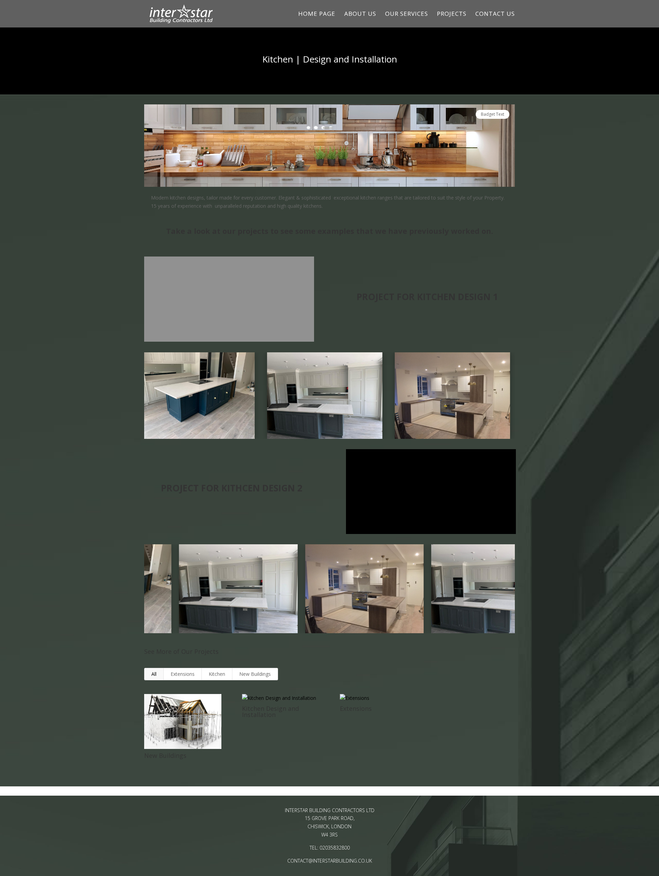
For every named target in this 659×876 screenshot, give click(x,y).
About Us (360, 14)
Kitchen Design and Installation (270, 711)
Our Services (406, 14)
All (154, 674)
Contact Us (495, 14)
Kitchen (217, 674)
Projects (451, 14)
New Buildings (255, 674)
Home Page (316, 14)
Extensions (183, 674)
